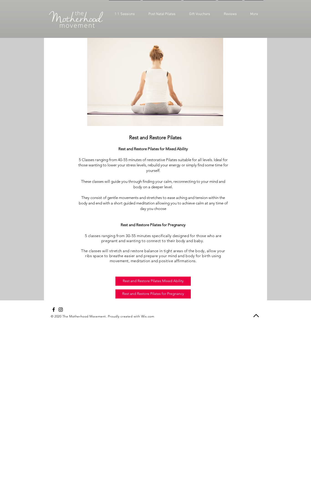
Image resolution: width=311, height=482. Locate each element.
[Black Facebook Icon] (53, 309)
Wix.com (147, 316)
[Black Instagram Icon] (61, 309)
